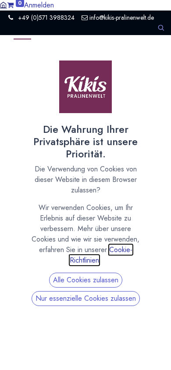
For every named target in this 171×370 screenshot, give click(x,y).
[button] (160, 28)
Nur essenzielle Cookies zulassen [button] (86, 298)
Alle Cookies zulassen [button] (85, 280)
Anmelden (39, 5)
